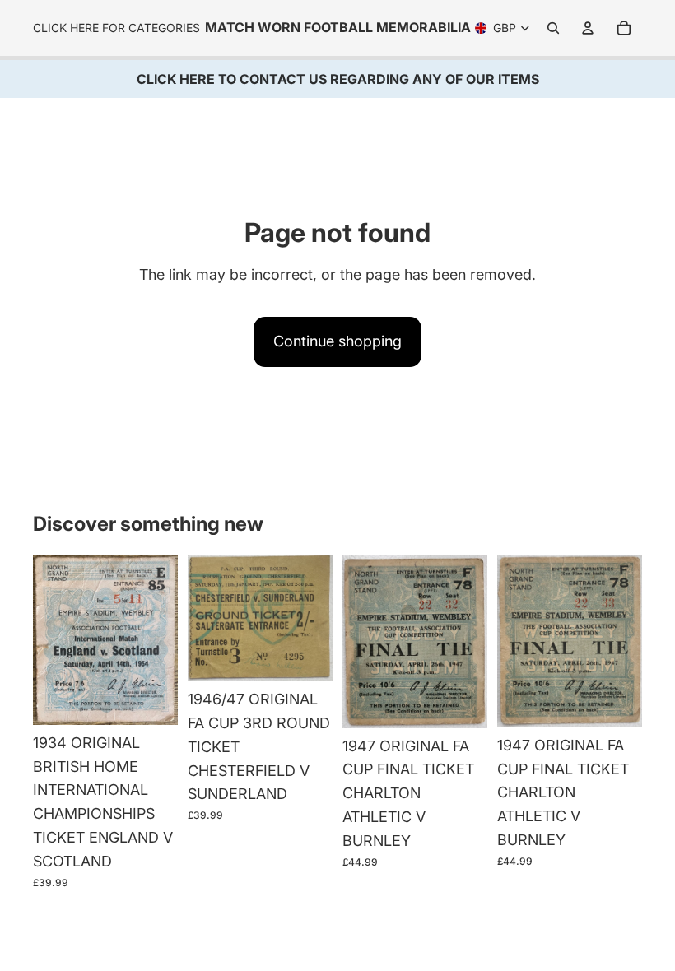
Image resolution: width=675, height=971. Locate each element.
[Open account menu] (588, 28)
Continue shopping (337, 341)
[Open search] (553, 28)
